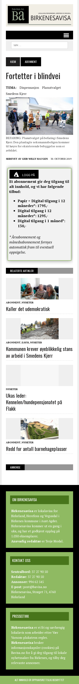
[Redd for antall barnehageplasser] (40, 436)
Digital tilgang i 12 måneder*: (34, 213)
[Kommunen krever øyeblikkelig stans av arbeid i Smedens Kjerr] (40, 336)
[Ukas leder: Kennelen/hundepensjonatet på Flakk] (40, 383)
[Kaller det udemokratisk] (40, 296)
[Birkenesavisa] (39, 15)
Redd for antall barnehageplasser (36, 448)
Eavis (25, 342)
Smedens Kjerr (16, 94)
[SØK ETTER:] (39, 44)
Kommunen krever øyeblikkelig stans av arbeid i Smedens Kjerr (39, 352)
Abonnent (13, 302)
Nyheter (27, 302)
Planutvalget (51, 87)
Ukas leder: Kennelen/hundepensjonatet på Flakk (34, 402)
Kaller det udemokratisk (28, 308)
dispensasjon (29, 87)
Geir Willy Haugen (35, 158)
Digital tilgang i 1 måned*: (41, 220)
